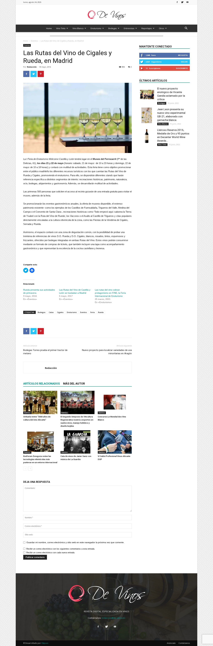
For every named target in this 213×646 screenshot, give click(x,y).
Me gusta (183, 55)
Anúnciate (171, 643)
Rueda (101, 312)
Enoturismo (96, 28)
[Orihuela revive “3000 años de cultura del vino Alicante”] (40, 402)
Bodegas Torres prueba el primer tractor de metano (45, 352)
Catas (51, 312)
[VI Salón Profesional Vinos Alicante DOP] (115, 442)
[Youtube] (187, 2)
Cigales (60, 312)
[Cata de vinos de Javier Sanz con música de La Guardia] (77, 442)
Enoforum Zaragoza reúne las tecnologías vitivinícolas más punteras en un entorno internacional (40, 459)
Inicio (25, 41)
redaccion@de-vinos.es (113, 617)
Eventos (34, 41)
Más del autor (74, 383)
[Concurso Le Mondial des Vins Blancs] (115, 402)
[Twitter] (182, 2)
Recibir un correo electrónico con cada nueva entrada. (50, 552)
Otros (161, 28)
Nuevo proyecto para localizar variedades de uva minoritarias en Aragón (107, 352)
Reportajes (146, 28)
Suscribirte (182, 68)
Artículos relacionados (41, 383)
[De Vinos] (106, 15)
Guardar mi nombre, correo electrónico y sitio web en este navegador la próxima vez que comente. (75, 542)
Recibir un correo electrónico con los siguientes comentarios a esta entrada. (60, 549)
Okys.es (44, 643)
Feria (92, 312)
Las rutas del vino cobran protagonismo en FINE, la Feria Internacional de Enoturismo (110, 293)
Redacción (32, 67)
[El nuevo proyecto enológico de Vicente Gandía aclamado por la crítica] (147, 94)
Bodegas (112, 28)
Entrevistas (129, 28)
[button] (186, 28)
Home (49, 28)
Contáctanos (184, 643)
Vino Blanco (78, 28)
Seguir (184, 62)
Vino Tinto (60, 28)
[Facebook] (177, 2)
